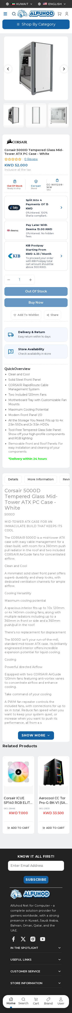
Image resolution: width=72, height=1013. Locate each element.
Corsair (36, 186)
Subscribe (36, 880)
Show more (33, 735)
